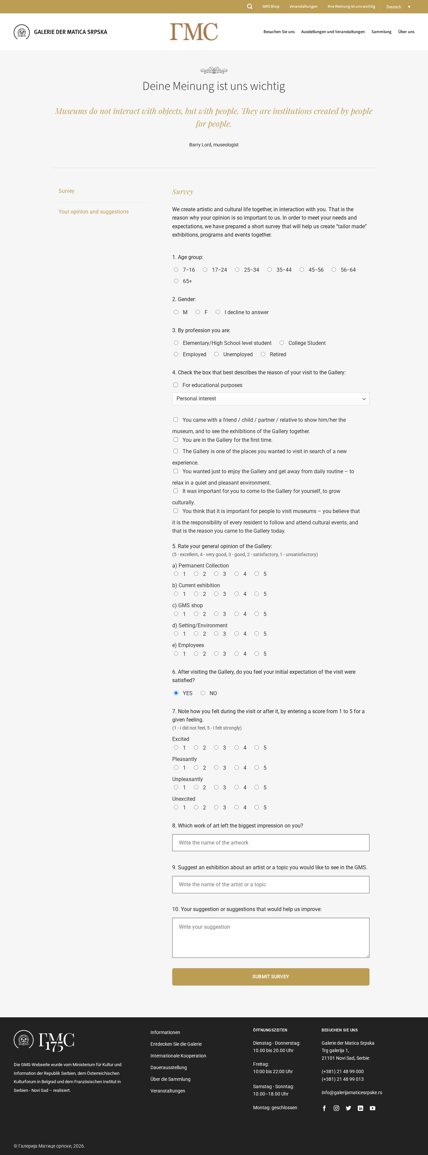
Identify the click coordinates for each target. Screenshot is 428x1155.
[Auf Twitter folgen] (348, 1109)
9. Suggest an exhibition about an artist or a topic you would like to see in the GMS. (269, 867)
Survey (67, 191)
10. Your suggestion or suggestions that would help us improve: (247, 909)
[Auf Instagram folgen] (336, 1109)
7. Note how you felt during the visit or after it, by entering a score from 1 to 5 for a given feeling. (268, 715)
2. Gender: (184, 299)
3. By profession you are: (201, 330)
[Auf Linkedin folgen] (360, 1109)
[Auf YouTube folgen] (372, 1109)
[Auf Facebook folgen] (324, 1109)
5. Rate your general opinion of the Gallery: (222, 546)
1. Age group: (187, 257)
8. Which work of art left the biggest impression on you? (237, 825)
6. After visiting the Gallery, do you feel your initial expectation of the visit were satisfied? (263, 676)
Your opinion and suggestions (94, 212)
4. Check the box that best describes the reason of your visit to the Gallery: (259, 372)
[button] (249, 6)
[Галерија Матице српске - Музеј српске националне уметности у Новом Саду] (64, 31)
